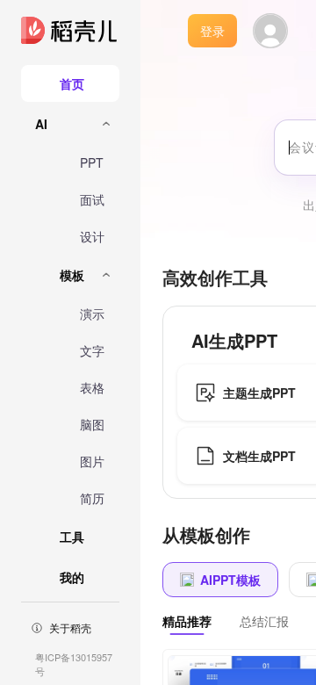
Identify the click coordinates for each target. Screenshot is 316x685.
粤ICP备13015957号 (73, 664)
